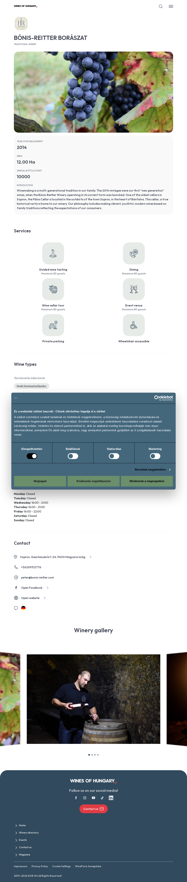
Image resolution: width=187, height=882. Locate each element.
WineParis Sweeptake (88, 866)
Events (23, 840)
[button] (89, 755)
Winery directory (29, 832)
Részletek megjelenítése (150, 469)
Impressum (20, 866)
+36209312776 (31, 567)
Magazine (24, 854)
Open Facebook (31, 587)
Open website (30, 598)
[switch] (73, 456)
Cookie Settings (61, 866)
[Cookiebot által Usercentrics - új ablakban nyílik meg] (157, 398)
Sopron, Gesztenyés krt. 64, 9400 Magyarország (52, 557)
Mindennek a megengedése (147, 481)
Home (22, 825)
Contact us (90, 809)
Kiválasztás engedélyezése (94, 481)
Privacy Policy (40, 866)
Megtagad (40, 481)
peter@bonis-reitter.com (37, 577)
